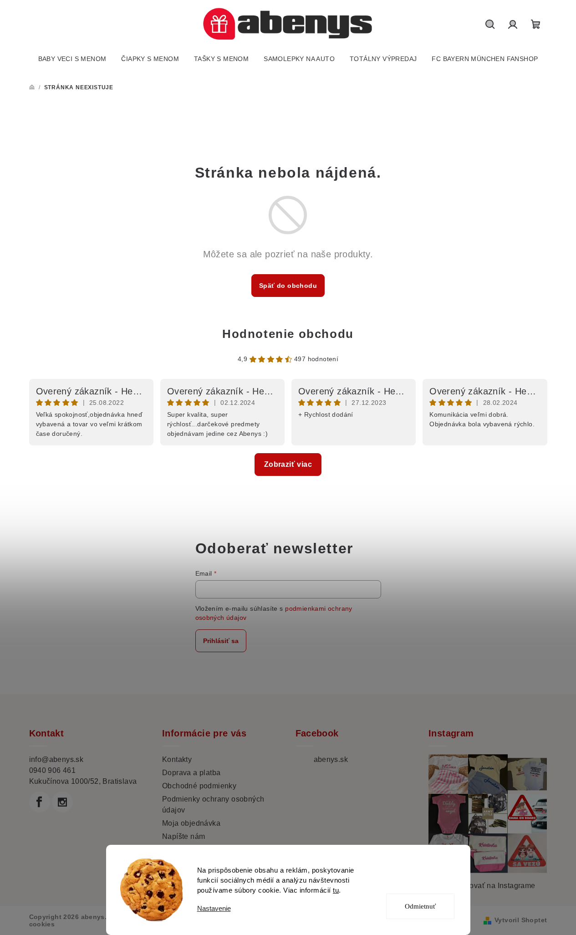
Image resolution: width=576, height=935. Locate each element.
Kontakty (177, 759)
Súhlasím (426, 873)
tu (336, 890)
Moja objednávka (191, 823)
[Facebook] (39, 802)
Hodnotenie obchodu (288, 334)
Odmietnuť (420, 906)
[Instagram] (62, 802)
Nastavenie (214, 908)
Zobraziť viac (288, 464)
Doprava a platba (191, 773)
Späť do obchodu (288, 285)
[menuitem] (72, 58)
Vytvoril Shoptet (520, 920)
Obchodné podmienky (199, 786)
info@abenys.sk (56, 759)
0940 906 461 (52, 770)
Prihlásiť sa (221, 640)
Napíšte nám (183, 836)
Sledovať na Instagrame (494, 885)
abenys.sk (331, 759)
